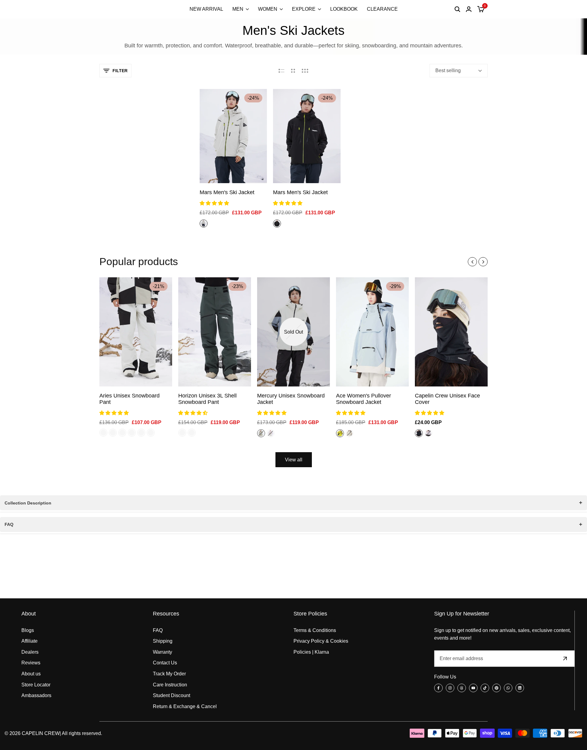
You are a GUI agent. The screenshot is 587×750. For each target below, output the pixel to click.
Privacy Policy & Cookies (321, 641)
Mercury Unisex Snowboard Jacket (291, 399)
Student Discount (171, 695)
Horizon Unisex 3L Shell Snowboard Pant (207, 399)
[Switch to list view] (281, 70)
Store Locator (35, 684)
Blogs (27, 630)
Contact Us (165, 662)
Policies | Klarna (311, 652)
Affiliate (29, 641)
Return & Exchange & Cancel (185, 706)
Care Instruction (170, 684)
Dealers (30, 652)
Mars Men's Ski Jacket (227, 192)
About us (31, 673)
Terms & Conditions (315, 630)
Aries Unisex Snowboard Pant (129, 399)
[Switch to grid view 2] (293, 70)
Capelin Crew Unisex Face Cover (447, 399)
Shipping (162, 641)
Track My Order (169, 673)
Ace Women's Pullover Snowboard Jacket (363, 399)
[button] (215, 203)
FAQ (9, 524)
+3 (359, 433)
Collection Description (28, 503)
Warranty (162, 652)
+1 (280, 433)
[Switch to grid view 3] (305, 70)
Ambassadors (36, 695)
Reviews (30, 662)
